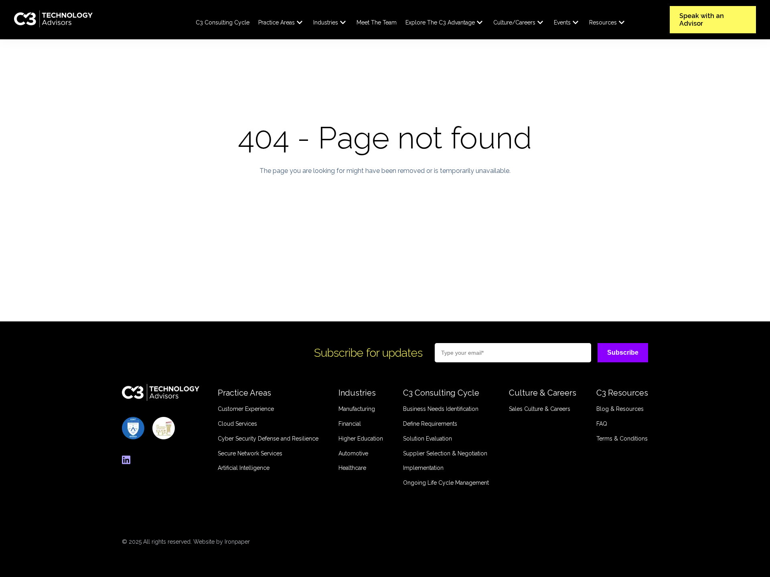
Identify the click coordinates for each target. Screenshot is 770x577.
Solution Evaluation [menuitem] (427, 438)
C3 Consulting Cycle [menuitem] (222, 22)
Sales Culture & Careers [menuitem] (539, 409)
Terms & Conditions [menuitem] (622, 438)
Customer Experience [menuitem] (246, 409)
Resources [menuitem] (603, 22)
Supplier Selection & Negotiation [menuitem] (445, 453)
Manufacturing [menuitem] (356, 409)
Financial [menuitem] (349, 424)
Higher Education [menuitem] (360, 438)
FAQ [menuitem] (601, 424)
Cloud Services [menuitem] (237, 424)
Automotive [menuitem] (353, 453)
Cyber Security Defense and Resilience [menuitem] (268, 438)
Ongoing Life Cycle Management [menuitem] (446, 482)
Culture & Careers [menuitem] (542, 393)
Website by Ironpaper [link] (221, 541)
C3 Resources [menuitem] (622, 393)
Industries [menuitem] (325, 22)
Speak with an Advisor (701, 19)
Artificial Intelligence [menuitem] (244, 468)
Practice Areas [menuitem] (276, 22)
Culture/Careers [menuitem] (514, 22)
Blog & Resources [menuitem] (620, 409)
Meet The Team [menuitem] (377, 22)
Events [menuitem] (562, 22)
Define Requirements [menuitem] (430, 424)
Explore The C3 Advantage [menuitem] (440, 22)
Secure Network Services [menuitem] (250, 453)
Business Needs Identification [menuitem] (440, 409)
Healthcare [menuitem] (352, 468)
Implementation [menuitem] (423, 468)
